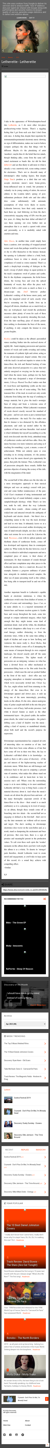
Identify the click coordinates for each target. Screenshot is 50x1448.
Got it (31, 18)
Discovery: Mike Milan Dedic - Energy (25, 42)
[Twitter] (4, 1435)
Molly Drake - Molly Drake (21, 1374)
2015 (25, 36)
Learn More (22, 18)
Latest (7, 1089)
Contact (28, 1425)
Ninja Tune (9, 179)
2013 (17, 57)
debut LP (7, 164)
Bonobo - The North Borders (23, 1337)
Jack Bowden (38, 1005)
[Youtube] (16, 1435)
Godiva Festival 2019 (22, 1098)
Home (3, 57)
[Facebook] (10, 1435)
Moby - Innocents (14, 946)
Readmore (20, 1240)
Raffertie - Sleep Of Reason (19, 969)
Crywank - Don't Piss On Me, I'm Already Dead (29, 1399)
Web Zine (6, 1425)
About (27, 1421)
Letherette (13, 125)
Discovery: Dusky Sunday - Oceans (28, 1123)
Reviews (10, 57)
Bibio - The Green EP (16, 922)
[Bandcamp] (22, 1435)
